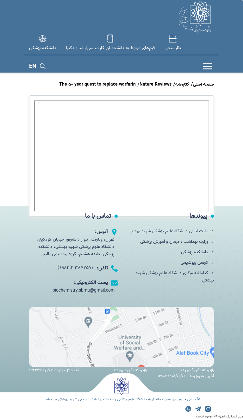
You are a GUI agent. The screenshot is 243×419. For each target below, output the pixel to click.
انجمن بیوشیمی (195, 262)
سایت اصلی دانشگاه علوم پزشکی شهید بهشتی (168, 231)
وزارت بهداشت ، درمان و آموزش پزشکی (174, 241)
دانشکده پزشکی (195, 252)
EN (32, 66)
